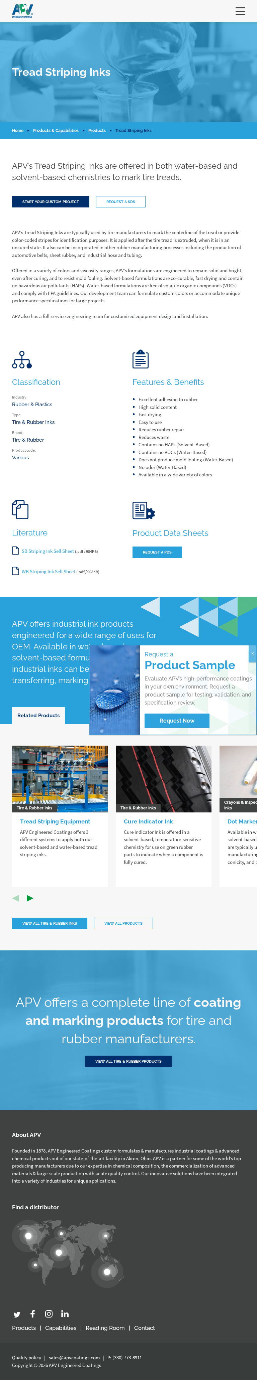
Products (97, 130)
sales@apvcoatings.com (74, 1357)
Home (17, 130)
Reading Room (105, 1328)
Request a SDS (120, 202)
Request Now (177, 721)
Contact (144, 1328)
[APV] (22, 11)
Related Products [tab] (38, 716)
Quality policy (26, 1357)
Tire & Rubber (28, 440)
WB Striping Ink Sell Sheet (48, 571)
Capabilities (60, 1328)
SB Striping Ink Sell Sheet (48, 551)
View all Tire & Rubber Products (128, 1061)
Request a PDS (157, 552)
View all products (123, 923)
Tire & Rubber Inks (33, 422)
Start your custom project (50, 202)
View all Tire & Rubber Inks (49, 923)
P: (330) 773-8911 (124, 1357)
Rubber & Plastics (32, 405)
